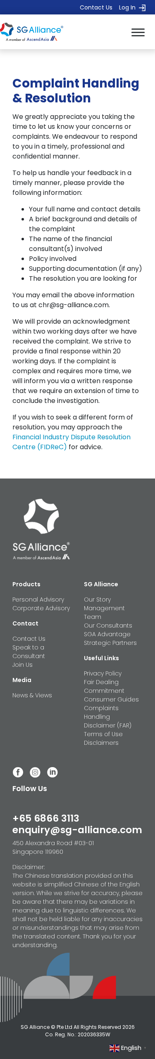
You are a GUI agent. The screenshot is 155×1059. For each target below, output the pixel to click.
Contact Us (96, 7)
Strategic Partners (110, 643)
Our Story (97, 599)
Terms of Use (103, 734)
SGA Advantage (107, 634)
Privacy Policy (103, 673)
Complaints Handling (101, 712)
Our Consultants (108, 625)
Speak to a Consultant (28, 651)
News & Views (32, 695)
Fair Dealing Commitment (104, 686)
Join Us (22, 665)
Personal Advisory (38, 599)
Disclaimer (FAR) (107, 725)
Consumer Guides (111, 699)
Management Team (104, 612)
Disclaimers (101, 743)
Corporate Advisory (41, 608)
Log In (127, 7)
